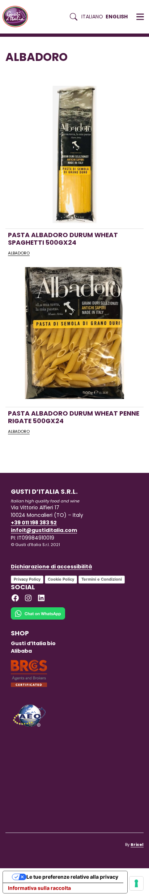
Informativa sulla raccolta (39, 888)
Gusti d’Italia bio (33, 643)
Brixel (137, 844)
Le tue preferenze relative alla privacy (72, 877)
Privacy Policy (27, 579)
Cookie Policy (61, 579)
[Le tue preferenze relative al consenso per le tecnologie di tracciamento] (136, 883)
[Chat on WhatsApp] (38, 618)
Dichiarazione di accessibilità (51, 566)
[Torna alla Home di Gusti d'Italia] (18, 17)
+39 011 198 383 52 (34, 522)
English (117, 16)
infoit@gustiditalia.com (44, 530)
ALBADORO (19, 253)
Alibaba (21, 651)
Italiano (92, 16)
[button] (140, 16)
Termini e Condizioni (101, 579)
